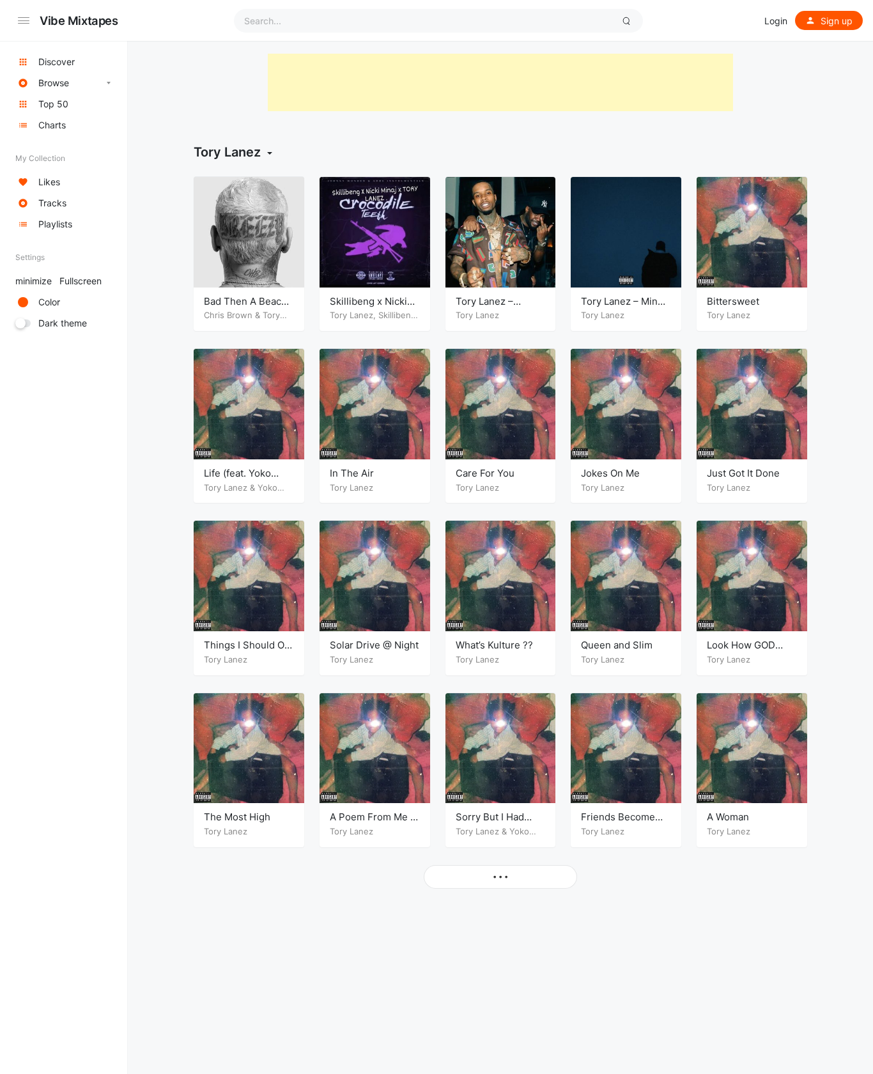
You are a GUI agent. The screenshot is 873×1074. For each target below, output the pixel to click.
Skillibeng (397, 315)
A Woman (728, 817)
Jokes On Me (610, 473)
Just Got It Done (743, 473)
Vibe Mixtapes (79, 20)
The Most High (237, 817)
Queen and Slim (617, 645)
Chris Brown (228, 315)
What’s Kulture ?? (494, 645)
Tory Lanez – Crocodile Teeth (492, 307)
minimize (58, 280)
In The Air (352, 473)
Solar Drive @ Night (374, 645)
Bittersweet (733, 301)
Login (775, 20)
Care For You (485, 473)
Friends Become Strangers (618, 823)
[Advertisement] (500, 82)
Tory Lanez (351, 315)
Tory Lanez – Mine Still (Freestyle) (622, 307)
